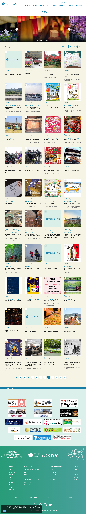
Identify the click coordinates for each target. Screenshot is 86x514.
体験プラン (11, 477)
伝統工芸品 (42, 5)
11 (60, 377)
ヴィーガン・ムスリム (79, 5)
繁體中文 (76, 477)
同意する (4, 511)
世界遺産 (54, 5)
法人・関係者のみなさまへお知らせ (31, 469)
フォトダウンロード (28, 482)
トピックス (26, 472)
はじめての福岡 (28, 5)
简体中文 (76, 474)
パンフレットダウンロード (51, 497)
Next (69, 29)
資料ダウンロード (28, 484)
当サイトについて (53, 472)
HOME (7, 388)
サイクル (48, 5)
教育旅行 (26, 474)
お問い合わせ (52, 479)
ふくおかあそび (60, 5)
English (75, 472)
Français (76, 482)
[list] (80, 46)
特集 (10, 469)
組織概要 (51, 469)
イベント (12, 388)
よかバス (71, 5)
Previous (16, 29)
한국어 (75, 479)
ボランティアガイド (54, 474)
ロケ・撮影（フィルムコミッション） (32, 479)
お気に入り (11, 489)
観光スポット (12, 474)
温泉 (66, 5)
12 (64, 377)
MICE (25, 477)
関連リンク (52, 477)
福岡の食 (11, 482)
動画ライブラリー (34, 497)
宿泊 (10, 484)
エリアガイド (36, 5)
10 (56, 377)
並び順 (62, 46)
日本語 (75, 469)
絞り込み (74, 46)
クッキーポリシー (6, 508)
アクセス (11, 487)
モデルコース (12, 472)
